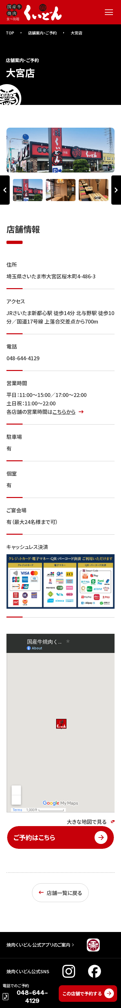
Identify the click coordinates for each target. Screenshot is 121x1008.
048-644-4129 (22, 358)
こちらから (64, 411)
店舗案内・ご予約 (42, 32)
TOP (10, 32)
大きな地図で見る (86, 821)
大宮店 (76, 32)
